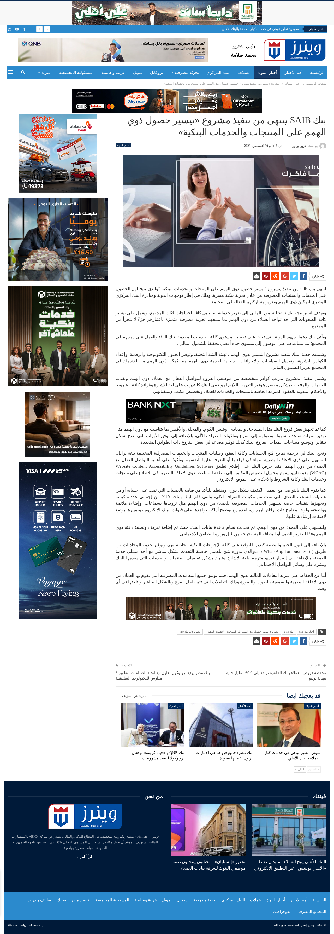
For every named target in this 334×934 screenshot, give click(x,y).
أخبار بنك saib (306, 631)
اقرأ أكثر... (85, 856)
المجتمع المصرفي (311, 911)
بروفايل (156, 72)
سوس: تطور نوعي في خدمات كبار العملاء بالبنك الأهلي (260, 29)
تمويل (137, 72)
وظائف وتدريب (39, 900)
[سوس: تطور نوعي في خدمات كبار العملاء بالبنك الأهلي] (289, 725)
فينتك (61, 900)
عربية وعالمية (113, 72)
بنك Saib (288, 631)
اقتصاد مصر (81, 900)
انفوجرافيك (282, 911)
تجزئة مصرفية (186, 72)
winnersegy (36, 925)
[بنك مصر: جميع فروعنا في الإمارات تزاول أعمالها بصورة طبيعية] (221, 725)
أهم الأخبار (293, 72)
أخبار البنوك (267, 72)
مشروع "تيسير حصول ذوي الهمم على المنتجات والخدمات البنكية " (242, 631)
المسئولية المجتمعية (76, 72)
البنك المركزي (218, 72)
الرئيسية (317, 72)
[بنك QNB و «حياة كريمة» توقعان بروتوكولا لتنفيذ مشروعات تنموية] (152, 725)
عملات (244, 72)
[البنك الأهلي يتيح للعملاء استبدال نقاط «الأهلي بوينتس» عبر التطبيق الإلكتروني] (289, 830)
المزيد (46, 72)
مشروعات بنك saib (190, 631)
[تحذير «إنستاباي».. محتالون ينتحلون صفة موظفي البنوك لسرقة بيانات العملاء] (208, 830)
